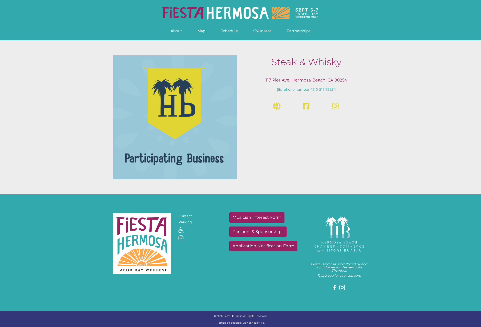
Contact (185, 216)
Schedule (229, 31)
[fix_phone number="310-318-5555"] (306, 90)
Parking (185, 222)
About (176, 31)
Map (201, 31)
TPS (262, 322)
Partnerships (299, 31)
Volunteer (262, 31)
